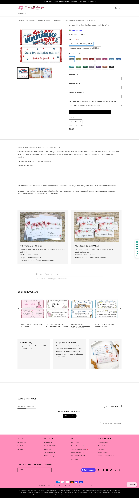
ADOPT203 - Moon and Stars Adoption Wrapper (104, 325)
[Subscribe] (49, 470)
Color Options (103, 442)
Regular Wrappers (44, 20)
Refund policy (49, 456)
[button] (22, 13)
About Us (47, 449)
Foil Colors (101, 449)
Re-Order (20, 446)
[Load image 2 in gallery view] (34, 73)
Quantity (71, 117)
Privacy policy (73, 486)
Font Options (102, 446)
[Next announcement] (121, 2)
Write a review (69, 416)
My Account (21, 442)
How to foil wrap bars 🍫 (79, 449)
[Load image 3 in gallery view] (46, 73)
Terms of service (84, 486)
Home (21, 20)
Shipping (20, 449)
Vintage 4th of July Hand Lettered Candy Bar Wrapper (74, 20)
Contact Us (48, 442)
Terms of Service (50, 452)
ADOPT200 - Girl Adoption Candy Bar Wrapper (32, 325)
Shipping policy (95, 486)
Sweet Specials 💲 (77, 446)
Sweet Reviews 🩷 (77, 452)
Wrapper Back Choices (106, 456)
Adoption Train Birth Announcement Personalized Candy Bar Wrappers (80, 326)
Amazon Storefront (78, 456)
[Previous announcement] (18, 2)
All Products (30, 20)
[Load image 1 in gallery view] (22, 73)
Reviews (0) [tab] (21, 406)
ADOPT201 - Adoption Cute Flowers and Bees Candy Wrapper (57, 325)
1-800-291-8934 (50, 446)
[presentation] (18, 309)
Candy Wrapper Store (50, 486)
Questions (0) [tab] (31, 406)
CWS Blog (74, 459)
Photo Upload (103, 452)
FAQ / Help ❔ (76, 442)
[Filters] (106, 406)
